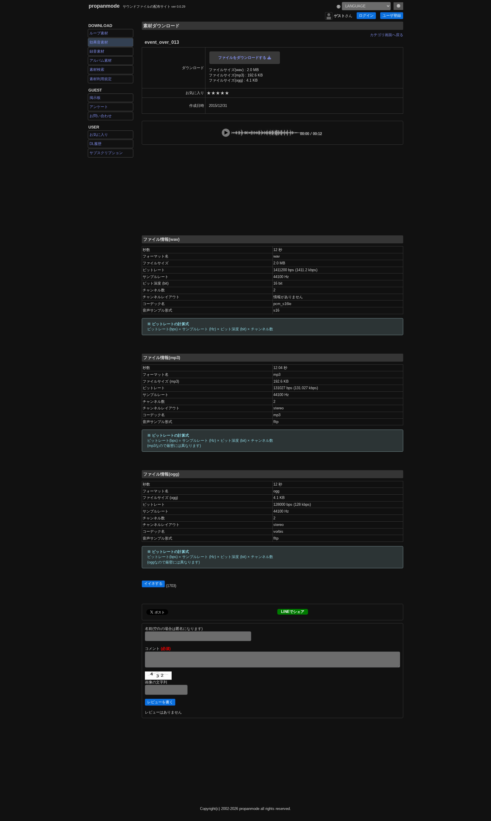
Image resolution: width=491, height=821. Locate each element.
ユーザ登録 (391, 16)
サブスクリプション (106, 153)
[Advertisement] (272, 189)
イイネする (153, 584)
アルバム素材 (101, 60)
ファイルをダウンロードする (242, 57)
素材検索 (97, 69)
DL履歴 (95, 144)
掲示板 (95, 98)
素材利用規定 (101, 79)
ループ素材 (99, 33)
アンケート (99, 107)
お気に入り (99, 134)
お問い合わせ (101, 116)
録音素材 (97, 51)
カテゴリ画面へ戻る (386, 35)
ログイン (366, 16)
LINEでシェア (292, 611)
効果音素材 (99, 42)
